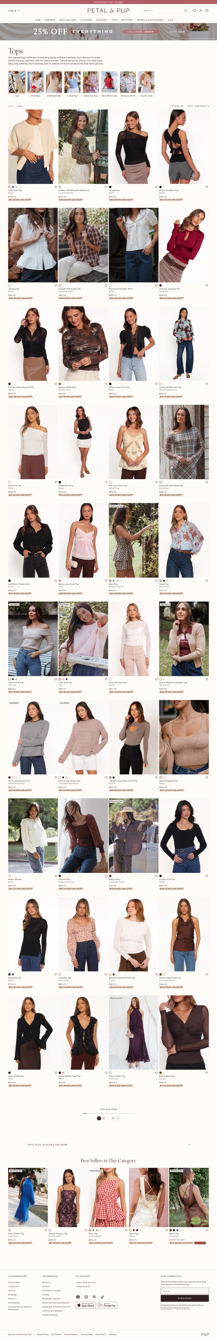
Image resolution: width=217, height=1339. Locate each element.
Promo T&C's (100, 1334)
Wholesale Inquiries (51, 1298)
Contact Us (13, 1286)
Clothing (86, 20)
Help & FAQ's (14, 1282)
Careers (46, 1286)
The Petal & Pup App (51, 1290)
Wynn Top (140, 1238)
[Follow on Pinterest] (94, 1297)
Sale (171, 20)
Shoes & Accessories (150, 20)
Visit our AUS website (52, 1311)
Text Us (11, 1290)
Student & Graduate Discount (55, 1302)
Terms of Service (71, 1334)
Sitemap (112, 1334)
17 (113, 1118)
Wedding (101, 20)
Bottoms (127, 20)
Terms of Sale (87, 1334)
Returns (12, 1298)
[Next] (118, 1118)
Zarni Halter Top (20, 1238)
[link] (108, 31)
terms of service (183, 1307)
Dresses (50, 20)
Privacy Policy (42, 1334)
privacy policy (166, 1307)
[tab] (108, 1160)
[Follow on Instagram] (86, 1297)
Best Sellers (68, 20)
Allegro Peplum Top (60, 1238)
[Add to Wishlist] (55, 187)
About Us (46, 1282)
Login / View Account (85, 1282)
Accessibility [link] (14, 1302)
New (38, 20)
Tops (114, 20)
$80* (121, 2)
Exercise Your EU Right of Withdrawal (20, 1308)
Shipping (12, 1294)
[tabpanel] (108, 1213)
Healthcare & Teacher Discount (56, 1306)
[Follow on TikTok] (102, 1297)
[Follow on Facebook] (78, 1297)
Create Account (83, 1286)
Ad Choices (56, 1334)
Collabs (45, 1294)
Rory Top (101, 1238)
